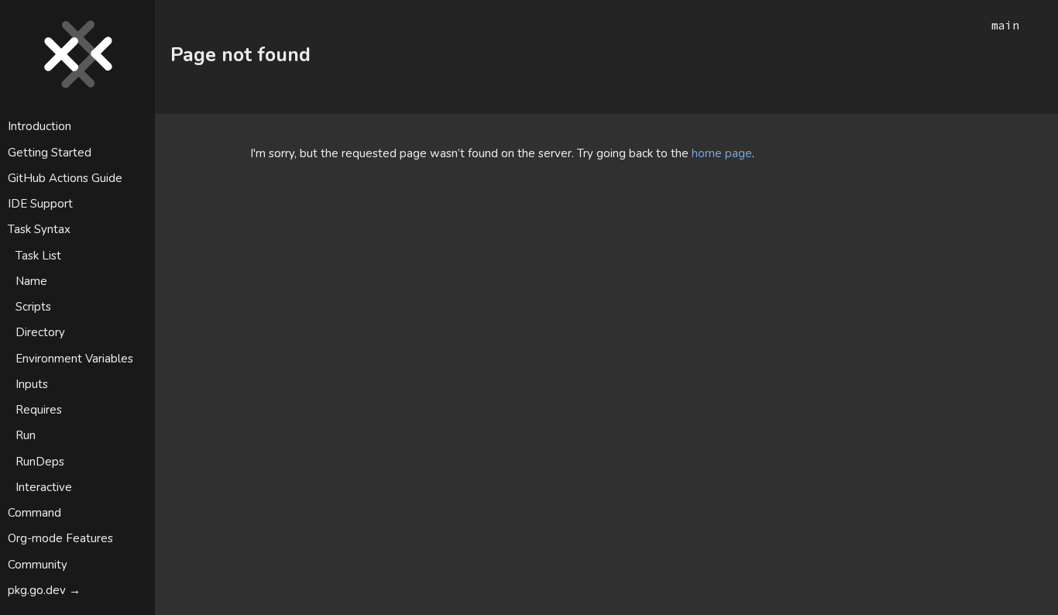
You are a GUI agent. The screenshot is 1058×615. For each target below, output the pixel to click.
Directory (40, 332)
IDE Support (40, 203)
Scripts (33, 306)
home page (722, 153)
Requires (38, 409)
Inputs (31, 384)
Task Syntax (39, 229)
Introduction (39, 126)
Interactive (43, 487)
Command (34, 513)
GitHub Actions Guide (65, 178)
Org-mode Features (60, 538)
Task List (38, 255)
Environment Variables (74, 358)
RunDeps (39, 461)
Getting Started (49, 152)
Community (37, 564)
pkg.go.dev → (44, 590)
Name (31, 281)
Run (25, 435)
